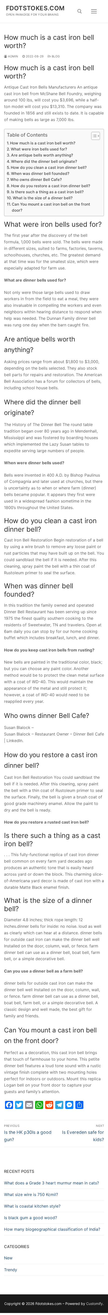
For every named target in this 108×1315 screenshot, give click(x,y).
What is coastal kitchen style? (32, 1206)
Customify (94, 1303)
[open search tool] (79, 11)
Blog (55, 56)
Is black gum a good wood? (30, 1217)
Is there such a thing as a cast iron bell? (47, 191)
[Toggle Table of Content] (93, 136)
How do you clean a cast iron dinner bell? (49, 167)
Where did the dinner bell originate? (44, 161)
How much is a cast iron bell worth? (42, 143)
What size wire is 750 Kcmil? (31, 1194)
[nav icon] (94, 11)
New (8, 1257)
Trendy (10, 1269)
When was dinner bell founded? (40, 173)
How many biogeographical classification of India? (52, 1229)
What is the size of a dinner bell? (43, 198)
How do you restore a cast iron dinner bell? (50, 185)
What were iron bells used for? (39, 149)
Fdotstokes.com (35, 8)
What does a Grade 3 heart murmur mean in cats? (51, 1182)
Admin (12, 56)
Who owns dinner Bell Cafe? (36, 179)
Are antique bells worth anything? (42, 155)
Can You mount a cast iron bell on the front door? (51, 207)
